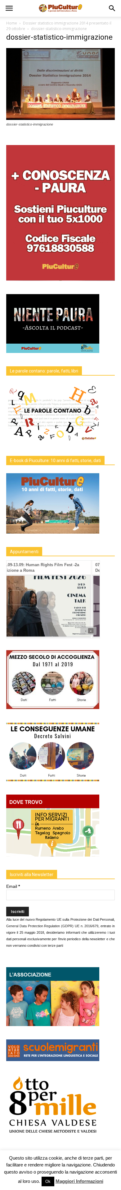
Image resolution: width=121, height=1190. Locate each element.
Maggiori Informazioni (79, 1181)
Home (11, 23)
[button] (112, 8)
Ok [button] (48, 1181)
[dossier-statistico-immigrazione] (60, 118)
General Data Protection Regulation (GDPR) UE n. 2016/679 (52, 926)
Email (13, 886)
